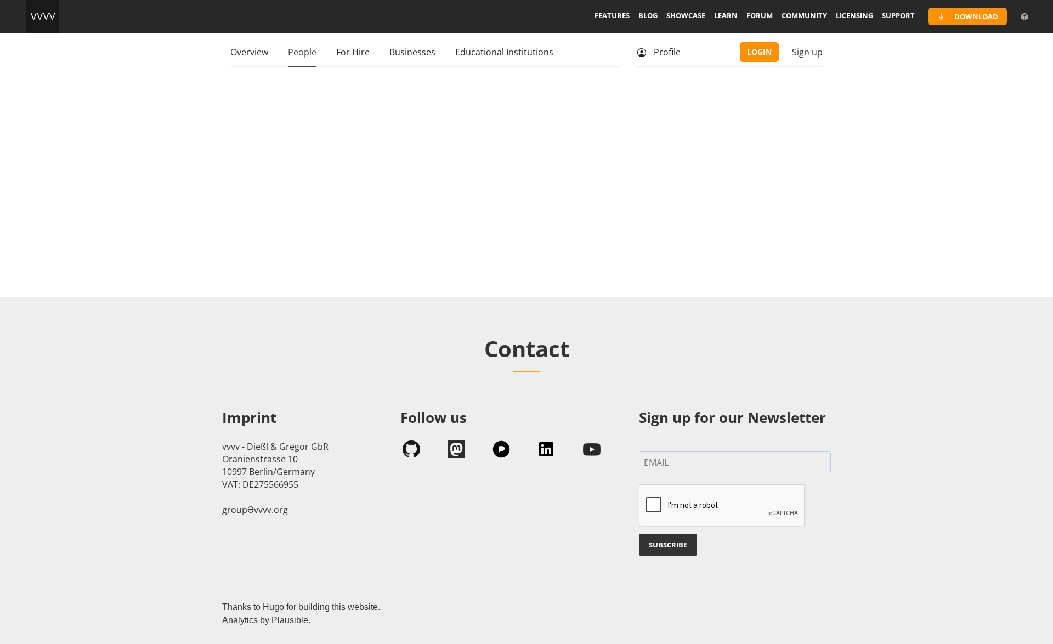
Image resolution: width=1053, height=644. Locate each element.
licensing (854, 15)
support (898, 15)
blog (648, 15)
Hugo (273, 607)
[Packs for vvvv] (1024, 16)
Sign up (807, 52)
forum (759, 15)
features (612, 15)
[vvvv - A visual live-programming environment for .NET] (42, 16)
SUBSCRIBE (668, 545)
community (804, 15)
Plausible (289, 620)
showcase (685, 15)
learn (726, 15)
